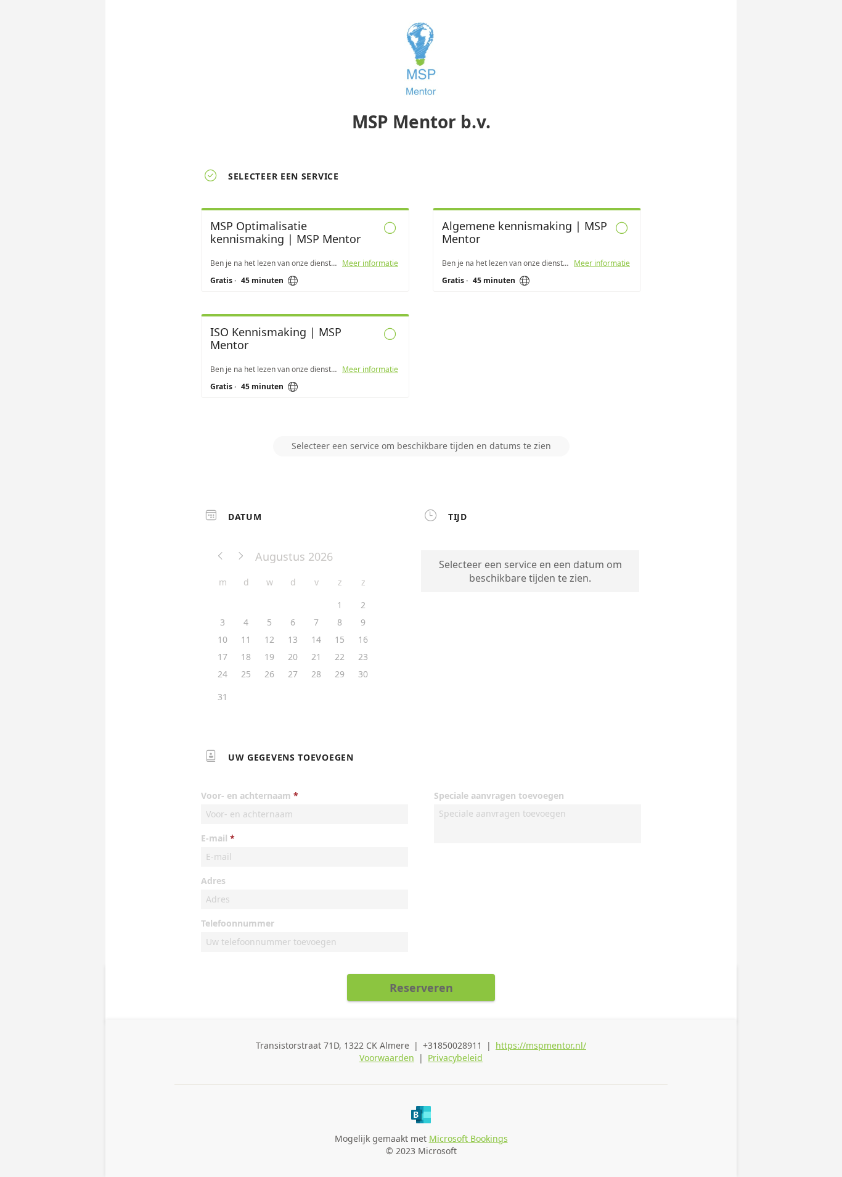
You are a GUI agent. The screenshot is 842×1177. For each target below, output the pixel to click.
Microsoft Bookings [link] (468, 1138)
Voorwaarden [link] (386, 1057)
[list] (421, 314)
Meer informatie (370, 263)
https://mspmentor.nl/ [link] (541, 1045)
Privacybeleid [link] (455, 1057)
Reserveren (421, 987)
